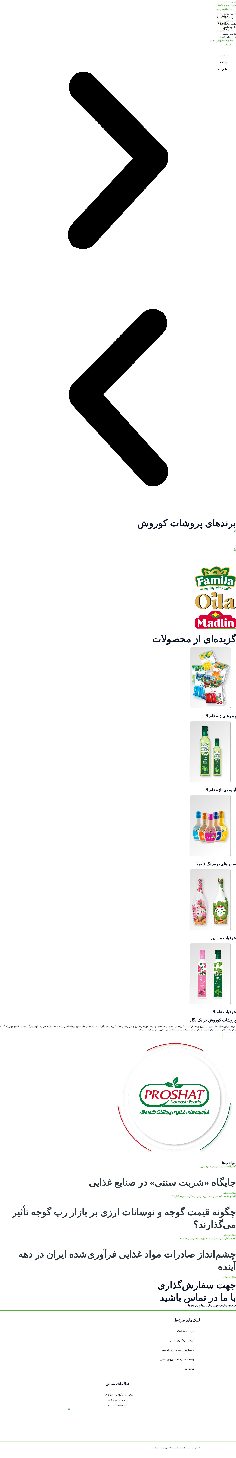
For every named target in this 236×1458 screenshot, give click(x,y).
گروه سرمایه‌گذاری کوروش (181, 1340)
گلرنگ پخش (189, 1369)
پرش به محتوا (230, 1)
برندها (225, 15)
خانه (226, 8)
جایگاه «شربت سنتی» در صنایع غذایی (162, 1182)
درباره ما (223, 55)
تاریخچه (224, 62)
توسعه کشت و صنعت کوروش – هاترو (177, 1359)
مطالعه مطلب (229, 1193)
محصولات (222, 22)
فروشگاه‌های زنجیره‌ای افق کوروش (178, 1350)
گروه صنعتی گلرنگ (185, 1331)
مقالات (224, 29)
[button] (118, 161)
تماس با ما (222, 69)
